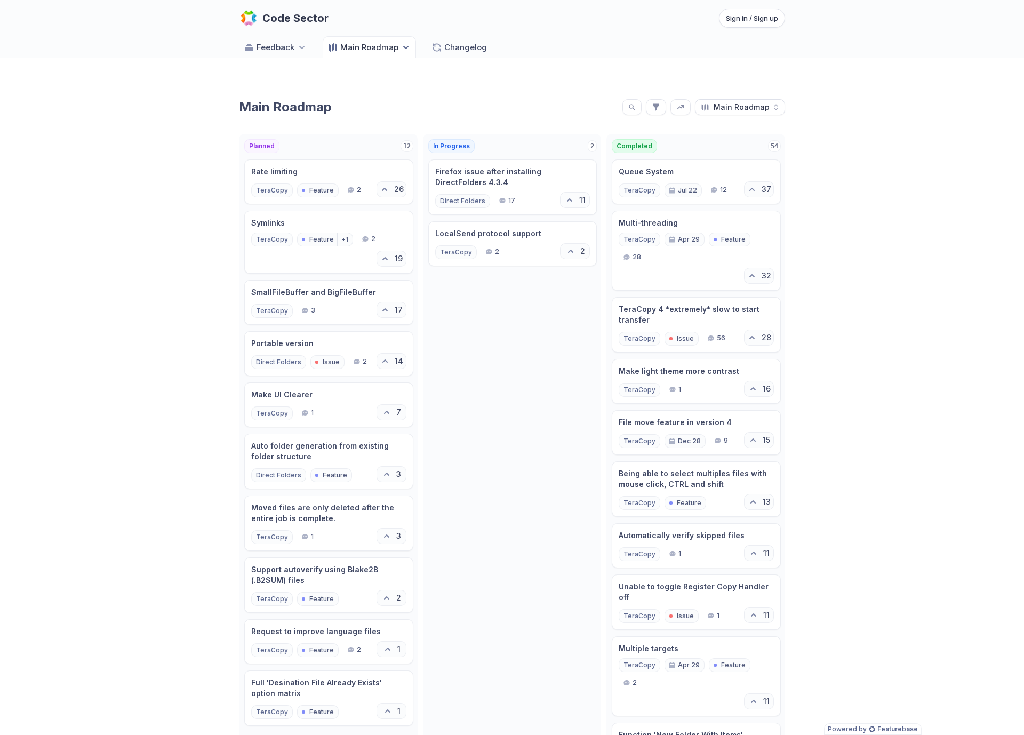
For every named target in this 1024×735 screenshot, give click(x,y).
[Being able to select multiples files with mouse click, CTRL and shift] (696, 489)
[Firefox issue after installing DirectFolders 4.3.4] (513, 187)
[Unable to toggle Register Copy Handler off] (696, 602)
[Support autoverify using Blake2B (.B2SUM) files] (329, 585)
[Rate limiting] (329, 182)
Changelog (465, 47)
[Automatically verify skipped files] (696, 546)
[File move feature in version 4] (696, 432)
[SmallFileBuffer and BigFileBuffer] (329, 302)
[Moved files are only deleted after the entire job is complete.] (329, 523)
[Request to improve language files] (329, 642)
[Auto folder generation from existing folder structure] (329, 461)
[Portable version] (329, 354)
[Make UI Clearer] (329, 405)
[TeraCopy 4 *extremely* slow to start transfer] (696, 325)
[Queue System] (696, 182)
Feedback (275, 47)
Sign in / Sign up (752, 18)
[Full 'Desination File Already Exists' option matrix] (329, 698)
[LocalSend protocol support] (513, 244)
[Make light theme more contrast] (696, 381)
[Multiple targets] (696, 676)
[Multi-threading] (696, 250)
